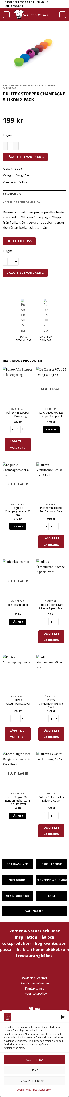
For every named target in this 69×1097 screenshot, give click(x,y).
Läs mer (51, 429)
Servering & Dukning (23, 85)
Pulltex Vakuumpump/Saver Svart (51, 703)
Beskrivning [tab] (12, 194)
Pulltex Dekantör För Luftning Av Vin (51, 798)
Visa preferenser (34, 1081)
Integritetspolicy (42, 1089)
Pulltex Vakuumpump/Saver (17, 701)
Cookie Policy (24, 1089)
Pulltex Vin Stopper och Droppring (17, 414)
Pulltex (22, 182)
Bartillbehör (47, 85)
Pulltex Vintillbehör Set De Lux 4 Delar (51, 509)
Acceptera (34, 1059)
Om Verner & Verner (34, 983)
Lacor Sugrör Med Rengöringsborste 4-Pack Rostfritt (18, 800)
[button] (63, 1017)
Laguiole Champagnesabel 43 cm (17, 511)
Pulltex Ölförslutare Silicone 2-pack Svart (51, 606)
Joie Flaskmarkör (17, 605)
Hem (5, 85)
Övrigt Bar (9, 88)
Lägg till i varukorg (25, 157)
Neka (35, 1070)
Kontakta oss (34, 988)
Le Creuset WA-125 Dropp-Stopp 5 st (51, 414)
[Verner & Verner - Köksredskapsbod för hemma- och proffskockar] (31, 14)
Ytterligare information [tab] (21, 202)
